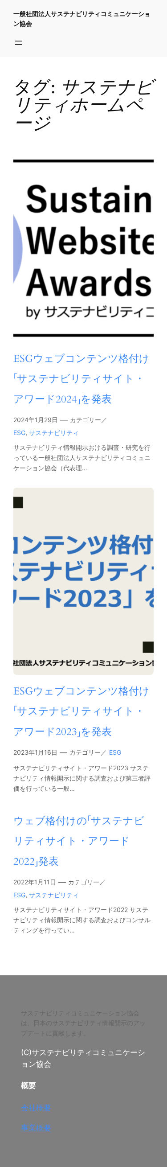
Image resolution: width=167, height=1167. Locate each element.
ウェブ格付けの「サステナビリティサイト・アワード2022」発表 (78, 841)
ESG (19, 432)
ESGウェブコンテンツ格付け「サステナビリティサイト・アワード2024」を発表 (81, 379)
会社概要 (36, 1107)
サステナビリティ (54, 432)
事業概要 (36, 1127)
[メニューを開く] (18, 42)
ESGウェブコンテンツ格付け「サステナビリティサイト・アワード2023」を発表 (81, 712)
